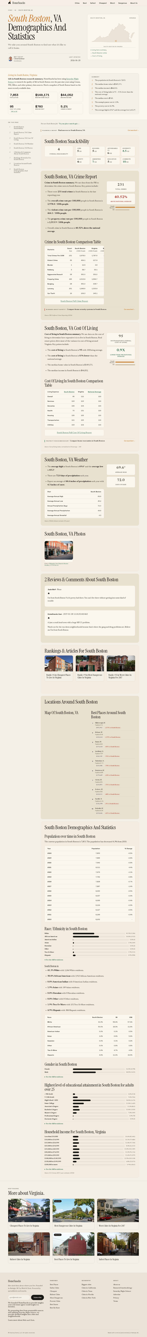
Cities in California (89, 1288)
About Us (133, 3)
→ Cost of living (96, 56)
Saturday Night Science (27, 1312)
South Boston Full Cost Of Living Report (74, 433)
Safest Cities (54, 1288)
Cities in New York (89, 1298)
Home (10, 10)
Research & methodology (122, 1288)
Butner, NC (98, 742)
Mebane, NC (98, 732)
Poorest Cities (55, 1301)
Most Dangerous (56, 1298)
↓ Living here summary (98, 50)
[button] (90, 130)
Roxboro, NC (99, 789)
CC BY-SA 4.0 (54, 565)
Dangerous (122, 3)
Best (85, 3)
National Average (94, 392)
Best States (54, 1304)
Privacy (116, 1298)
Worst (112, 3)
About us (116, 1284)
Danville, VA (98, 799)
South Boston (69, 392)
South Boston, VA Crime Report (71, 176)
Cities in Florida (88, 1294)
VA (15, 10)
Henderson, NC (99, 770)
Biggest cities (86, 1284)
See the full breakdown (54, 960)
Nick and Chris (28, 1320)
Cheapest (103, 3)
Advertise (116, 1294)
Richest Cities (55, 1294)
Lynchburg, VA (99, 751)
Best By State (55, 1308)
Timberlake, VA (99, 761)
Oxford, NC (98, 780)
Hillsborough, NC (100, 723)
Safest (93, 3)
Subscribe (37, 1297)
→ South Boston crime (98, 53)
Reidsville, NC (99, 808)
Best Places (54, 1284)
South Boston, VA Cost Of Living (71, 328)
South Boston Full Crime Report (74, 301)
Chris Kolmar (19, 59)
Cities (77, 3)
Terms (115, 1301)
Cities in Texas (87, 1291)
